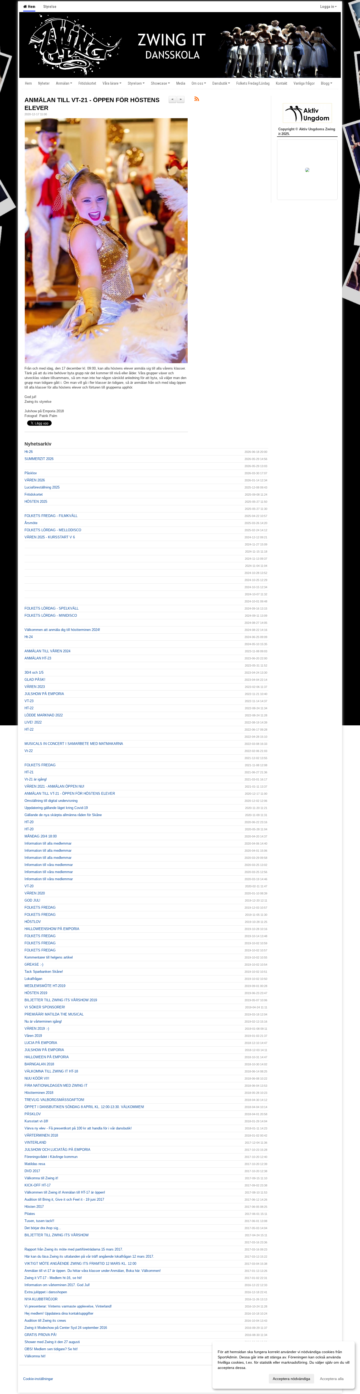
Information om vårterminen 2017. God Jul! (57, 1285)
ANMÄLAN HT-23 (38, 658)
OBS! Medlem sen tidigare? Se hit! (51, 1349)
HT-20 (29, 822)
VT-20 (29, 886)
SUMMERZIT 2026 (39, 459)
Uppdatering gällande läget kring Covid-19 (56, 808)
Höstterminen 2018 (39, 1093)
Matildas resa (35, 1164)
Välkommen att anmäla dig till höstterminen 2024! (62, 630)
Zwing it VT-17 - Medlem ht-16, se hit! (53, 1278)
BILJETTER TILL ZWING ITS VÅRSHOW (57, 1235)
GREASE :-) (34, 964)
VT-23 (29, 701)
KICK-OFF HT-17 (38, 1185)
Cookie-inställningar (38, 1379)
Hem (30, 6)
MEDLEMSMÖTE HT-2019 (45, 986)
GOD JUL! (32, 900)
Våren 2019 (33, 1036)
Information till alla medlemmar (48, 843)
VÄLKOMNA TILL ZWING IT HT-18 (51, 1071)
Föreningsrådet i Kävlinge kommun (51, 1157)
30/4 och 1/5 (34, 672)
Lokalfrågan (33, 979)
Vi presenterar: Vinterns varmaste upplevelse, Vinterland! (68, 1306)
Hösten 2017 (34, 1207)
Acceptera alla (332, 1379)
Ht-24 (29, 637)
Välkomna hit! (35, 1356)
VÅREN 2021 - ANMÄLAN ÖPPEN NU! (54, 786)
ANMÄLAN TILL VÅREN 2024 (47, 651)
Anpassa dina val (232, 1378)
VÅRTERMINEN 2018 (41, 1135)
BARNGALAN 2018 (39, 1064)
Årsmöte (31, 523)
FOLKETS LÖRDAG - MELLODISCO (53, 530)
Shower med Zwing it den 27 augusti (52, 1342)
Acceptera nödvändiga (291, 1379)
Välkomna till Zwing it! (41, 1178)
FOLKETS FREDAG (40, 765)
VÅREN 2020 (35, 893)
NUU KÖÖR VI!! (37, 1078)
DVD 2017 (32, 1171)
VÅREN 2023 (35, 687)
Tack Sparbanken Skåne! (44, 972)
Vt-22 (29, 751)
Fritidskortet (34, 494)
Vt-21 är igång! (36, 779)
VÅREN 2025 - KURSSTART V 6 (50, 537)
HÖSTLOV (33, 922)
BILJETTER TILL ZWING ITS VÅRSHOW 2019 (61, 1000)
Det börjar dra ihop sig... (43, 1228)
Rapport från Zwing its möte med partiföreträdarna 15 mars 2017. (74, 1249)
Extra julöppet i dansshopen (46, 1292)
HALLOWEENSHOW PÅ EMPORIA (52, 929)
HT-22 (29, 708)
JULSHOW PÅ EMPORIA (44, 694)
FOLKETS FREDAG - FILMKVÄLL (51, 516)
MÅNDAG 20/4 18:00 (41, 836)
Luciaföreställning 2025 (42, 487)
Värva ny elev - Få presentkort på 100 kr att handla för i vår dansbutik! (78, 1128)
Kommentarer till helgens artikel (49, 957)
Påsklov (31, 473)
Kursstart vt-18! (36, 1121)
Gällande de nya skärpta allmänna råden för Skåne (63, 815)
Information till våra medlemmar (49, 865)
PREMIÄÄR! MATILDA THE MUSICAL (54, 1014)
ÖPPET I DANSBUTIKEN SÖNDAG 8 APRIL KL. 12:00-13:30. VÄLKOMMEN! (84, 1107)
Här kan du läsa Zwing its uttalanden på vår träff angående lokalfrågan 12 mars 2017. (89, 1256)
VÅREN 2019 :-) (37, 1029)
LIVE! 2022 (33, 722)
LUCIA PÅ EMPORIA (41, 1043)
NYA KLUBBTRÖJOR (41, 1299)
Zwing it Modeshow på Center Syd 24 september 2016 (66, 1328)
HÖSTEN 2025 (36, 502)
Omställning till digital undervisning (51, 801)
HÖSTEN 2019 (36, 993)
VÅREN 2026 (35, 480)
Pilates (30, 1214)
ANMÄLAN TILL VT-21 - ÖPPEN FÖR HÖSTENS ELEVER (70, 794)
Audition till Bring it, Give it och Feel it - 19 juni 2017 (64, 1199)
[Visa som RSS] (196, 100)
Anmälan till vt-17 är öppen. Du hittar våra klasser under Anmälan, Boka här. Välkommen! (93, 1271)
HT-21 (29, 772)
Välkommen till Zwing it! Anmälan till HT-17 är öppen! (65, 1192)
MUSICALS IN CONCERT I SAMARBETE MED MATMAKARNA (74, 744)
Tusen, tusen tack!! (39, 1221)
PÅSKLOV (33, 1114)
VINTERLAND (35, 1142)
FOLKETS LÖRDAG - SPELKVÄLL (52, 608)
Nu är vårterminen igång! (43, 1021)
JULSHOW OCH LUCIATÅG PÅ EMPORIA (57, 1150)
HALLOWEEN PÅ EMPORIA (47, 1057)
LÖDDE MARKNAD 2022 (44, 715)
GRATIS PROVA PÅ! (41, 1335)
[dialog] (283, 1365)
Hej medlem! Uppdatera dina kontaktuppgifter (59, 1313)
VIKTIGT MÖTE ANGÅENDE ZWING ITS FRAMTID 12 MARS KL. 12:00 (80, 1264)
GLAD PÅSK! (35, 680)
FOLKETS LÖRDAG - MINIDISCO (51, 615)
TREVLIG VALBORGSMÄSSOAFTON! (54, 1100)
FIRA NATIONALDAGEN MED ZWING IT (56, 1086)
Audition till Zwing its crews (45, 1321)
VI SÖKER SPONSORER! (45, 1007)
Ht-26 (29, 452)
